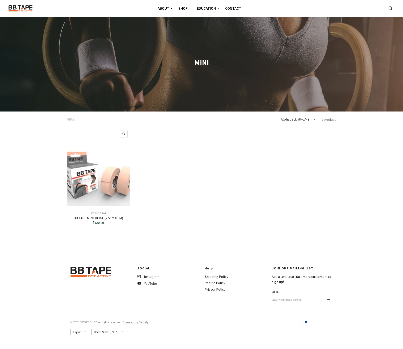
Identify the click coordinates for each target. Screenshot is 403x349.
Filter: (72, 119)
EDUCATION (206, 8)
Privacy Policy (215, 289)
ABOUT (163, 8)
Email (275, 292)
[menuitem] (164, 8)
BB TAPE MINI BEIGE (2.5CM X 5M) (98, 218)
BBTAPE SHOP (98, 213)
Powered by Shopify (135, 322)
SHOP (183, 8)
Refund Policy (215, 283)
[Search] (390, 8)
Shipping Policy (216, 276)
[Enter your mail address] (328, 299)
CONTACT (233, 8)
